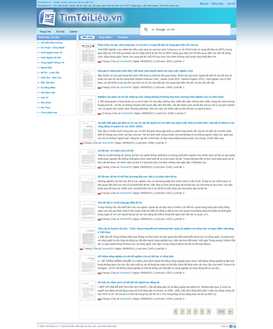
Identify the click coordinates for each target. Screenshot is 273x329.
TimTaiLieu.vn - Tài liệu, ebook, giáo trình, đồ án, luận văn (65, 2)
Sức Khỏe (46, 102)
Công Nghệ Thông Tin (52, 62)
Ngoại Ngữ (46, 67)
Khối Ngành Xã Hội (51, 57)
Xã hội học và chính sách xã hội (115, 150)
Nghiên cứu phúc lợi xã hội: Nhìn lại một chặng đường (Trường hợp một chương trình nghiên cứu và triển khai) (160, 97)
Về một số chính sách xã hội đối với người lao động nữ (128, 282)
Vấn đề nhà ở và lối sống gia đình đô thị (120, 202)
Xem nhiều (105, 37)
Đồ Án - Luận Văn (50, 72)
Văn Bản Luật (48, 92)
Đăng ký (204, 3)
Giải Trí (44, 97)
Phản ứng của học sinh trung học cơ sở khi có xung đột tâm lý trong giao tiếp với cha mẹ (148, 45)
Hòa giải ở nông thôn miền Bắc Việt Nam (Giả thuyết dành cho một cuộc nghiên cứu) (145, 71)
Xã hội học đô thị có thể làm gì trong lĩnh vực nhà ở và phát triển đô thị (137, 176)
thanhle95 (126, 61)
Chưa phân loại (49, 112)
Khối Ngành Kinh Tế (51, 52)
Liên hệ (231, 3)
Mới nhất (88, 37)
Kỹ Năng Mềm (48, 87)
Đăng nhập (217, 3)
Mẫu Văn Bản (48, 82)
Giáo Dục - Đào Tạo (51, 77)
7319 (221, 311)
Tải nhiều (123, 37)
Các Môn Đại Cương (51, 42)
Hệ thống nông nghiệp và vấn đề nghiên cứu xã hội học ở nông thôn (136, 256)
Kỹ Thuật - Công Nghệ (52, 47)
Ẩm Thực (46, 107)
